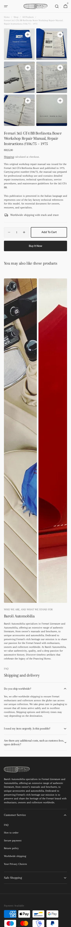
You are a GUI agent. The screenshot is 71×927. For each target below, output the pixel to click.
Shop (16, 17)
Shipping (9, 156)
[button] (6, 6)
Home (7, 17)
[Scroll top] (66, 922)
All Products (28, 17)
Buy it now (35, 246)
